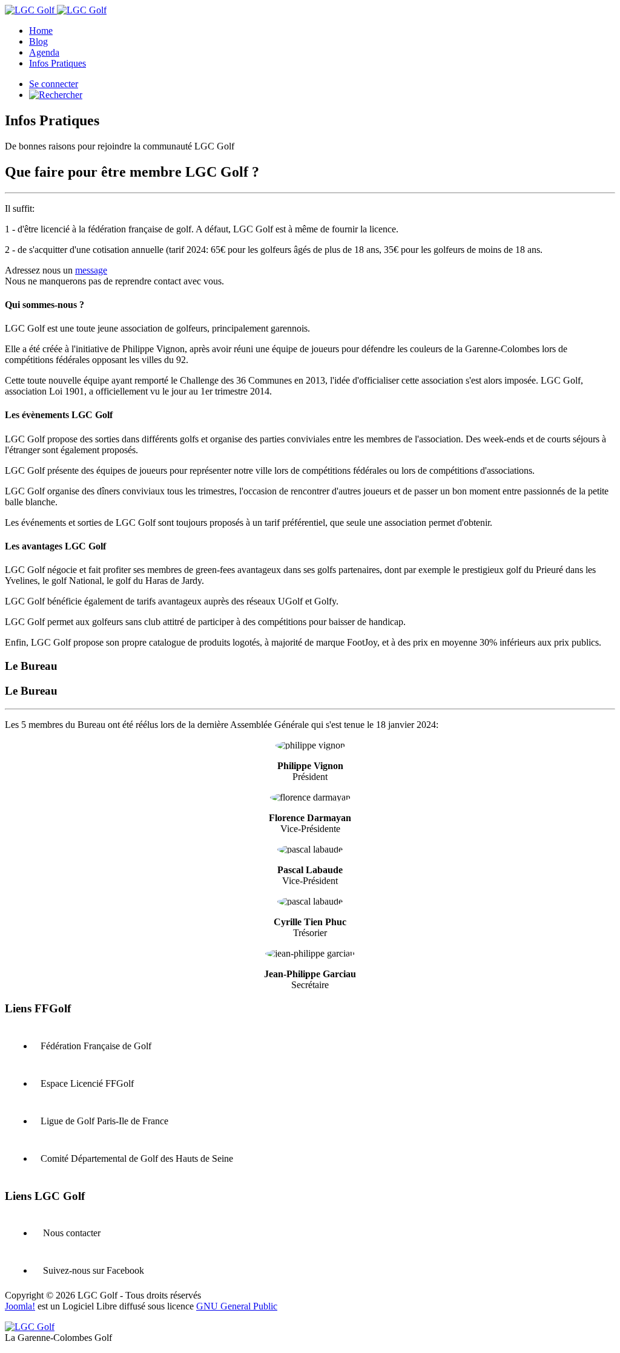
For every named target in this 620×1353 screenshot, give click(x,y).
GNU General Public (236, 1306)
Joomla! (20, 1306)
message (91, 270)
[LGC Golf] (56, 10)
